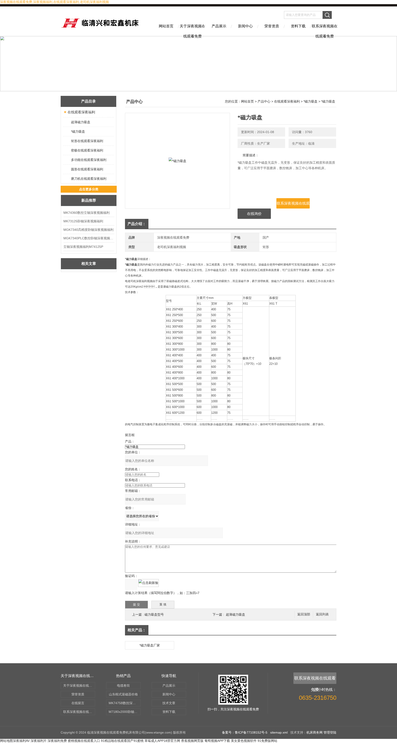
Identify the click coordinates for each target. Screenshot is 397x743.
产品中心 (264, 101)
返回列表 (322, 614)
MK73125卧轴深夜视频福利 (83, 221)
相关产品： (137, 630)
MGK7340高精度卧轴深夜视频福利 (88, 229)
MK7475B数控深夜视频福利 (125, 703)
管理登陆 (329, 732)
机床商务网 (314, 732)
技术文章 (168, 703)
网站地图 (6, 741)
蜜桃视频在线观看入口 (84, 741)
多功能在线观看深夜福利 (88, 160)
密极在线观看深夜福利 (87, 150)
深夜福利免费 (57, 741)
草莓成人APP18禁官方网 (162, 741)
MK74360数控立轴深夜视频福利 (86, 212)
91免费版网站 (267, 741)
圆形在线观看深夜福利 (87, 169)
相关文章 (88, 264)
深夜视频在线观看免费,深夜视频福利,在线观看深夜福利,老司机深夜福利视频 (54, 2)
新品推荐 (88, 200)
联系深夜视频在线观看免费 (324, 30)
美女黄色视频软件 (244, 741)
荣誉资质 (271, 26)
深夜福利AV (21, 741)
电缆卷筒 (123, 685)
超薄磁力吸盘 (80, 122)
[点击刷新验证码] (148, 583)
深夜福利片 (39, 741)
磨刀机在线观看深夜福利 (88, 178)
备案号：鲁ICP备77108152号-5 (244, 732)
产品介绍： (137, 224)
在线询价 (254, 214)
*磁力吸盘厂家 (149, 645)
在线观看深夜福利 (81, 112)
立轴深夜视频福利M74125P (83, 247)
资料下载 (298, 26)
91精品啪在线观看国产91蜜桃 (122, 741)
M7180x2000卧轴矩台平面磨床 (125, 712)
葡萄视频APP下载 (217, 741)
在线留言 (77, 703)
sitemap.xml (279, 732)
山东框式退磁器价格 (123, 694)
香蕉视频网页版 (192, 741)
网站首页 (166, 26)
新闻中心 (245, 26)
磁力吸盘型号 (154, 614)
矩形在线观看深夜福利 (87, 141)
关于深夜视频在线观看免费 (192, 30)
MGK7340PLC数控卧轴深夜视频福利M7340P (88, 238)
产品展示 (219, 26)
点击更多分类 (88, 189)
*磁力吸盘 (78, 131)
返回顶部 (303, 614)
